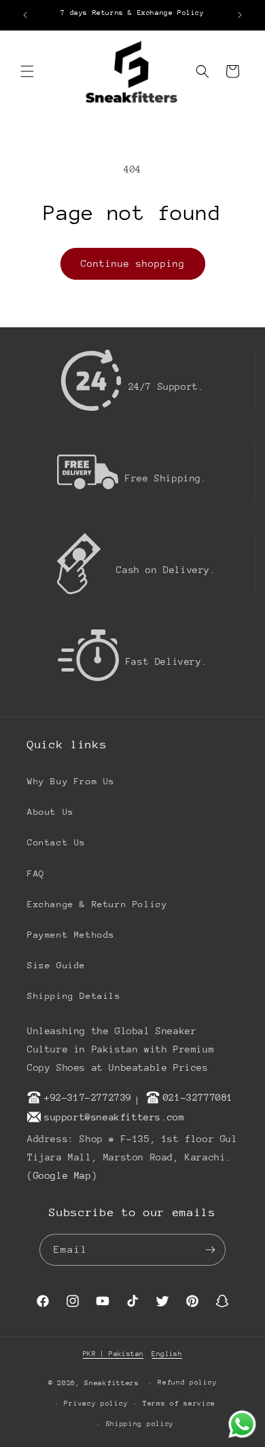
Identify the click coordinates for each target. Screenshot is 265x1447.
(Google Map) (62, 1175)
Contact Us (56, 842)
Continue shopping (133, 263)
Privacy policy (96, 1403)
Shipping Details (74, 996)
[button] (27, 71)
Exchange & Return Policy (97, 904)
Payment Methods (71, 935)
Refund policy (187, 1382)
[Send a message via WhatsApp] (242, 1424)
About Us (50, 812)
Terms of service (179, 1403)
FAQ (36, 873)
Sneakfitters (111, 1383)
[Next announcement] (240, 15)
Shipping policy (140, 1424)
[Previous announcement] (25, 15)
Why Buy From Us (71, 781)
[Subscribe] (210, 1250)
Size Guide (56, 965)
